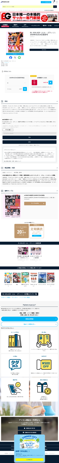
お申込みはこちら (37, 235)
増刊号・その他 (47, 25)
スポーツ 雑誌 (7, 10)
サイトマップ (51, 453)
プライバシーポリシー (13, 453)
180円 (20, 89)
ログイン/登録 (46, 2)
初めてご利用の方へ (29, 324)
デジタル (9, 89)
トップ (2, 10)
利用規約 (6, 453)
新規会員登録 (29, 319)
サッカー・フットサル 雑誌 (17, 10)
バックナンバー (40, 10)
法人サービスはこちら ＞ (7, 327)
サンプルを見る (35, 203)
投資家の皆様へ (45, 453)
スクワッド (7, 62)
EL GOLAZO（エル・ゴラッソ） (29, 10)
